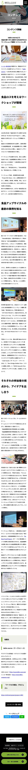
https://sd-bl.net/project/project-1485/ (12, 695)
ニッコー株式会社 (6, 66)
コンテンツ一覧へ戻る (14, 704)
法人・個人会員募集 (12, 761)
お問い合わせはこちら (13, 755)
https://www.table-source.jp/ (17, 672)
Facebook (15, 717)
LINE (22, 717)
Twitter (7, 717)
